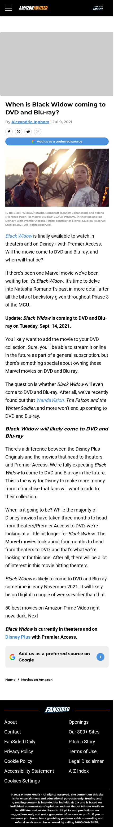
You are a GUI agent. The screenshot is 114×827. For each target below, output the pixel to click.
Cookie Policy (18, 761)
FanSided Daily (20, 741)
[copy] (37, 131)
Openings (79, 722)
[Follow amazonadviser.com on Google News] (100, 657)
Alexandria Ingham (30, 121)
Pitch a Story (82, 741)
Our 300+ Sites (84, 732)
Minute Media (30, 794)
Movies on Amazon (36, 680)
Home (10, 680)
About (10, 722)
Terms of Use (83, 751)
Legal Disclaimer (86, 761)
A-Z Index (79, 771)
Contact (12, 732)
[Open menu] (8, 8)
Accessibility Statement (29, 771)
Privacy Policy (18, 751)
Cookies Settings (22, 781)
